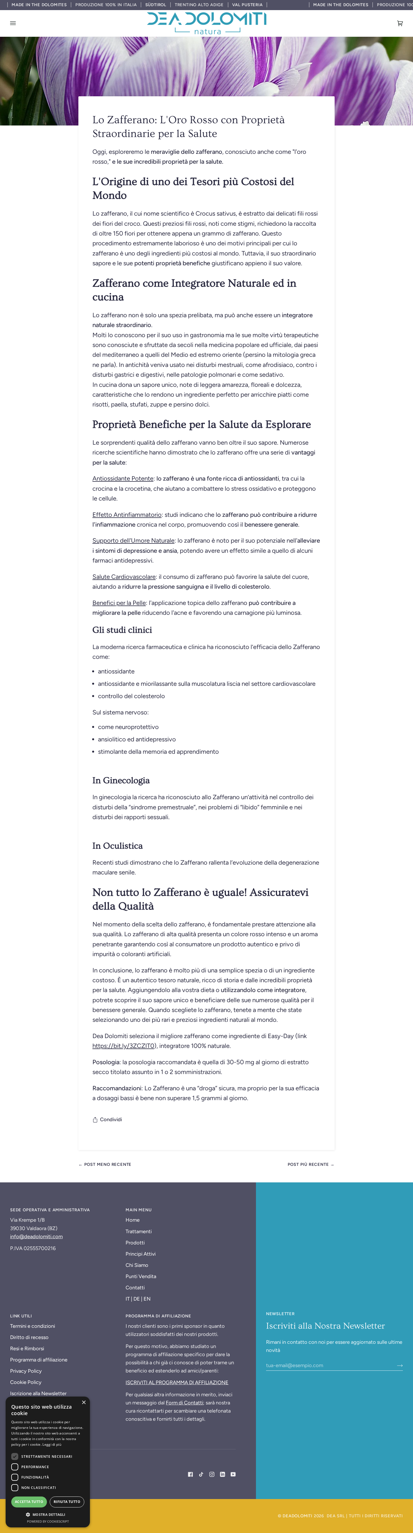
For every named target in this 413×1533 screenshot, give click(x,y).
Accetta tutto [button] (29, 1501)
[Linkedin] (222, 1474)
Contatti (135, 1288)
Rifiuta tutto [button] (67, 1501)
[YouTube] (233, 1474)
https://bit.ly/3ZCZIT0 (123, 1046)
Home (133, 1220)
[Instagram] (211, 1474)
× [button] (83, 1403)
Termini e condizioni (32, 1326)
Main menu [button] (138, 1209)
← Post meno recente (104, 1164)
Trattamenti (139, 1231)
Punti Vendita (141, 1276)
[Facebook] (190, 1474)
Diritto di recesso (29, 1337)
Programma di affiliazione (38, 1360)
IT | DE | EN (138, 1299)
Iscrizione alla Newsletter (38, 1393)
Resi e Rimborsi (27, 1348)
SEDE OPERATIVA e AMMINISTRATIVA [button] (50, 1209)
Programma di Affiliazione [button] (158, 1316)
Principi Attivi (141, 1254)
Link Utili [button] (21, 1316)
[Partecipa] (395, 1365)
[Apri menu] (18, 23)
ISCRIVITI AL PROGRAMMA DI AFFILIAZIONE (177, 1382)
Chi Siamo (137, 1265)
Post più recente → (311, 1164)
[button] (47, 1514)
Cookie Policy (26, 1382)
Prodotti (135, 1243)
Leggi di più (51, 1444)
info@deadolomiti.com (36, 1236)
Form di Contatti (184, 1403)
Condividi (111, 1119)
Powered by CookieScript (48, 1521)
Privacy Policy (26, 1371)
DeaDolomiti (297, 1515)
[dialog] (48, 1462)
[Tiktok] (201, 1474)
